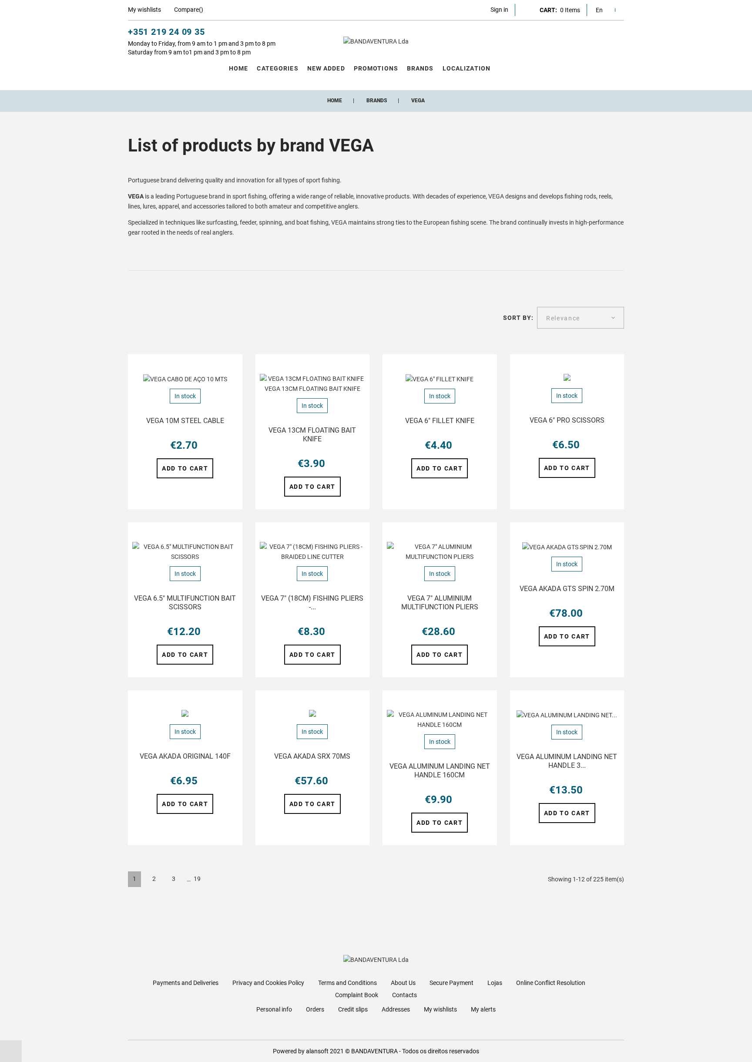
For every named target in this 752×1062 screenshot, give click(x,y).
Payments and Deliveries (185, 982)
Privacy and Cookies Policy (268, 982)
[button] (499, 9)
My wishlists (440, 1009)
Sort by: (518, 317)
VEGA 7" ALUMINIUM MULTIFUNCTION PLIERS (439, 602)
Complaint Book (356, 994)
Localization (466, 68)
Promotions (376, 68)
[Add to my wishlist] (215, 365)
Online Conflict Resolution (550, 982)
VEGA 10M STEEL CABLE (185, 421)
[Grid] (132, 318)
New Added (326, 68)
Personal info (274, 1009)
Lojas (494, 982)
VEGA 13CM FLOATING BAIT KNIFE (312, 434)
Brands (420, 68)
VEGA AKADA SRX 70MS (312, 756)
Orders (315, 1009)
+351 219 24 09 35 (166, 32)
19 (197, 878)
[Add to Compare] (231, 365)
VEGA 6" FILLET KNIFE (439, 421)
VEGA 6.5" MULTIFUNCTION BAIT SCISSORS (185, 602)
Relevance (563, 318)
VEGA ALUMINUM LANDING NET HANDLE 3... (567, 761)
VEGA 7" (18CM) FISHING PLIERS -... (312, 602)
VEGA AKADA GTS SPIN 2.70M (567, 589)
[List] (146, 318)
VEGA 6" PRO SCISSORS (567, 420)
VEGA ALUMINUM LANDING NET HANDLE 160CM (439, 770)
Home (238, 68)
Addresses (396, 1009)
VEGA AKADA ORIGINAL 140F (185, 756)
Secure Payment (451, 982)
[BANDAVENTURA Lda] (376, 41)
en (599, 10)
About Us (403, 982)
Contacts (404, 994)
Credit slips (353, 1009)
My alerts (483, 1009)
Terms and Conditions (347, 982)
